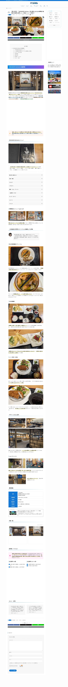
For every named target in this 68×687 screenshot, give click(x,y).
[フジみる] (34, 3)
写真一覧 (16, 55)
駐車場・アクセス (18, 56)
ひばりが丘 (23, 14)
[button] (14, 38)
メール (10, 648)
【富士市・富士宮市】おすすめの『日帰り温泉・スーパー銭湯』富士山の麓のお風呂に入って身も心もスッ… (29, 511)
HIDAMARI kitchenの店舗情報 (18, 48)
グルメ (10, 14)
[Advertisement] (54, 44)
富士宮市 (14, 14)
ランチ (16, 14)
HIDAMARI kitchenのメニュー (20, 49)
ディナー (20, 14)
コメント (11, 632)
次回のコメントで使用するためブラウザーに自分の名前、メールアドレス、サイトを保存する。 (24, 655)
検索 (54, 25)
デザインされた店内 (18, 52)
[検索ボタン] (47, 6)
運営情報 (16, 53)
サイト (10, 652)
